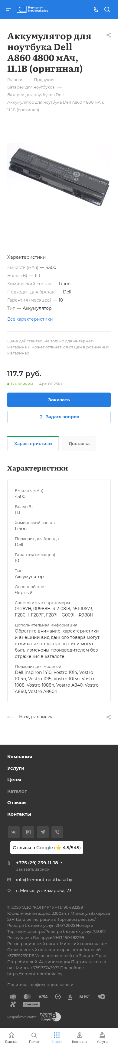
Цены (14, 779)
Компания (19, 756)
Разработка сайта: (22, 1017)
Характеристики (33, 443)
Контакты (19, 814)
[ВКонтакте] (14, 832)
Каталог (17, 791)
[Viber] (57, 832)
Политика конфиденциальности (40, 984)
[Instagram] (28, 832)
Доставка (79, 443)
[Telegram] (43, 832)
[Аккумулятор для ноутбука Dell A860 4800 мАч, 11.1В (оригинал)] (59, 177)
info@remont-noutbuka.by (44, 879)
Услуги (16, 768)
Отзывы (17, 802)
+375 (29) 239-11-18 (37, 862)
